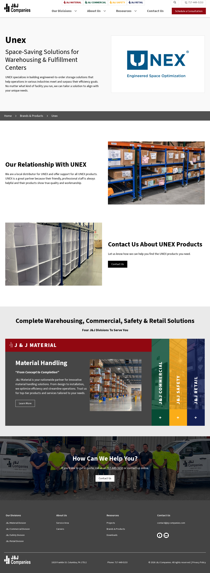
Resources (123, 11)
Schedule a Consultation (188, 11)
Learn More (25, 403)
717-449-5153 (195, 2)
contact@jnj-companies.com (171, 523)
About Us (94, 11)
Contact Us (155, 11)
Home (8, 116)
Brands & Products (31, 116)
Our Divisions (62, 11)
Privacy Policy (199, 562)
